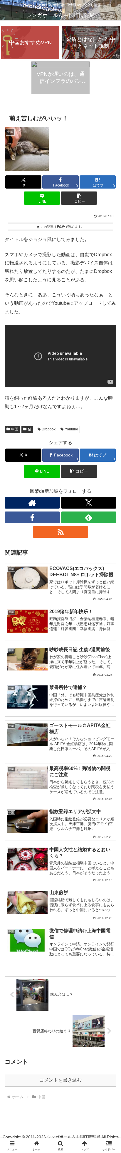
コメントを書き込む (60, 1079)
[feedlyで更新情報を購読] (88, 517)
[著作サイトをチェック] (32, 503)
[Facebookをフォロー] (32, 517)
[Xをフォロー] (88, 503)
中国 (14, 429)
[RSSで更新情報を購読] (60, 532)
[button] (79, 198)
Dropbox (49, 429)
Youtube (71, 429)
